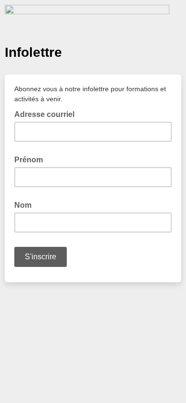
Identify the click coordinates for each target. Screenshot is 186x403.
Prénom (28, 160)
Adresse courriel (47, 113)
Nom (22, 205)
